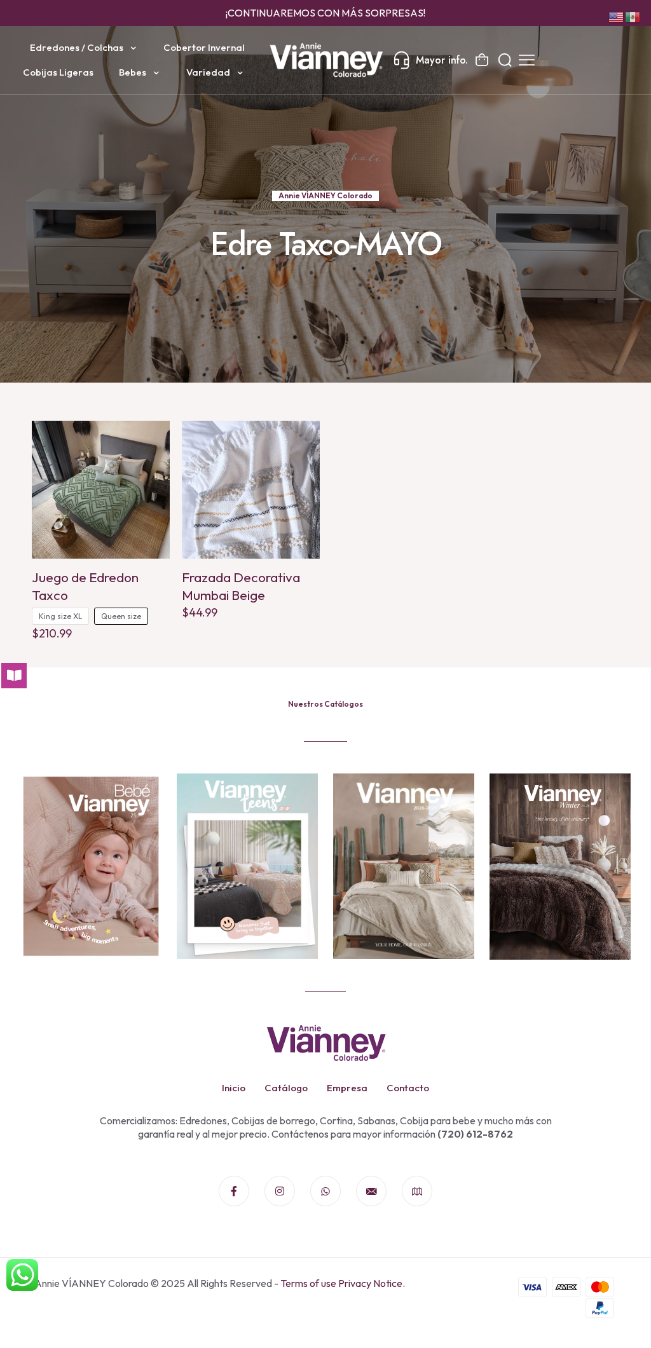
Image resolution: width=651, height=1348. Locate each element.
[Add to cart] (302, 438)
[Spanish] (633, 16)
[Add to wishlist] (151, 465)
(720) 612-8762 (474, 1133)
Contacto (408, 1088)
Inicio (233, 1088)
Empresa (347, 1088)
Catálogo (286, 1088)
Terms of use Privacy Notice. (342, 1283)
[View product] (151, 438)
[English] (616, 16)
